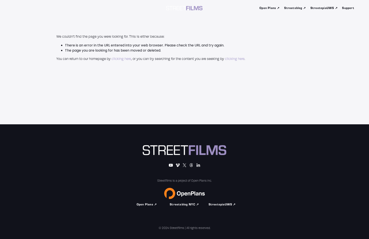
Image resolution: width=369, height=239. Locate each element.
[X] (40, 8)
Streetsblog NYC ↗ (184, 204)
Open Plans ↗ (269, 8)
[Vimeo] (31, 8)
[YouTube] (23, 8)
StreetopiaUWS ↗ (324, 8)
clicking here (121, 59)
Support (348, 8)
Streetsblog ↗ (295, 8)
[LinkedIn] (58, 8)
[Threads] (49, 8)
